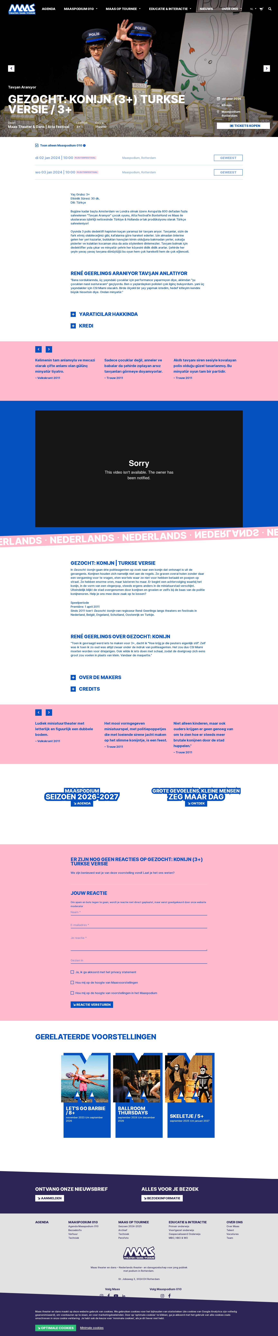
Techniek (73, 1237)
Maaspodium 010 (79, 9)
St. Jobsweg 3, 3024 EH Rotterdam (139, 1279)
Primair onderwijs (179, 1226)
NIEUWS (206, 9)
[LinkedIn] (123, 1296)
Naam (76, 912)
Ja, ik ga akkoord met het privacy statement (105, 972)
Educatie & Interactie (168, 9)
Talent (230, 1230)
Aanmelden (51, 1198)
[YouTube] (116, 1296)
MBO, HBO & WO (178, 1237)
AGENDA (48, 9)
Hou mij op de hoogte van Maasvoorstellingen (106, 982)
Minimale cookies (92, 1327)
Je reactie (79, 938)
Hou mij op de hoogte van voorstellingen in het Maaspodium (116, 993)
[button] (73, 314)
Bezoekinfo (75, 1230)
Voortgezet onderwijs (181, 1230)
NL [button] (251, 8)
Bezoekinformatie (163, 1198)
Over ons (230, 9)
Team (230, 1237)
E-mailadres (80, 925)
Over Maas (233, 1226)
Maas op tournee (122, 9)
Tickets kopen (247, 126)
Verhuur (73, 1234)
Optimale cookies (57, 1328)
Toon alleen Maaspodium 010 (61, 145)
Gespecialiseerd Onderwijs (184, 1234)
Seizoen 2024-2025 (130, 1226)
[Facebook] (108, 1296)
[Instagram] (101, 1296)
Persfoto (123, 1237)
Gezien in (77, 960)
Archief (122, 1230)
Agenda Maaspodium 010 (83, 1226)
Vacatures (233, 1234)
